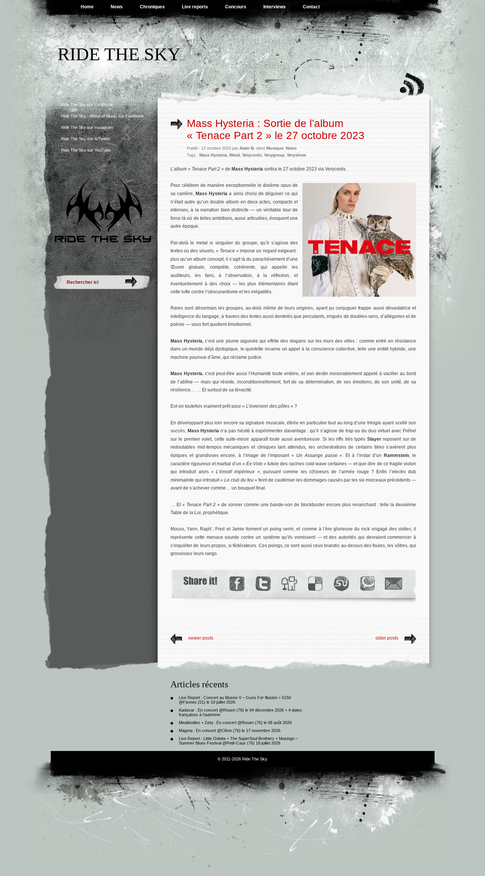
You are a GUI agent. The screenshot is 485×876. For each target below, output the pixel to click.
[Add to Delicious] (314, 583)
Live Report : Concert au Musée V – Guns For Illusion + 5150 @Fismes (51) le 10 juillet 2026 (235, 699)
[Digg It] (288, 583)
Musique (274, 148)
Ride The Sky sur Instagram (87, 127)
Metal (234, 155)
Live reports (195, 6)
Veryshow (296, 155)
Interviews (274, 6)
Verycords (252, 155)
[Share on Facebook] (236, 583)
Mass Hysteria (213, 155)
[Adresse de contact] (393, 583)
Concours (235, 6)
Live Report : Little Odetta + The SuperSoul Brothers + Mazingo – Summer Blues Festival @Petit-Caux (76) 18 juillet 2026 (238, 740)
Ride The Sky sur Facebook (87, 104)
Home (87, 6)
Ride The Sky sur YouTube (86, 150)
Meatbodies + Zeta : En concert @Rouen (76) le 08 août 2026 (235, 722)
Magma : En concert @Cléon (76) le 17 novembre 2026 (229, 730)
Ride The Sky (119, 54)
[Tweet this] (263, 583)
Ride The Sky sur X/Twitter (85, 138)
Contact (311, 6)
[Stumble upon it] (341, 583)
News (117, 6)
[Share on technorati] (367, 583)
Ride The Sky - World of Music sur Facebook (102, 116)
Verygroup (274, 155)
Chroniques (152, 6)
